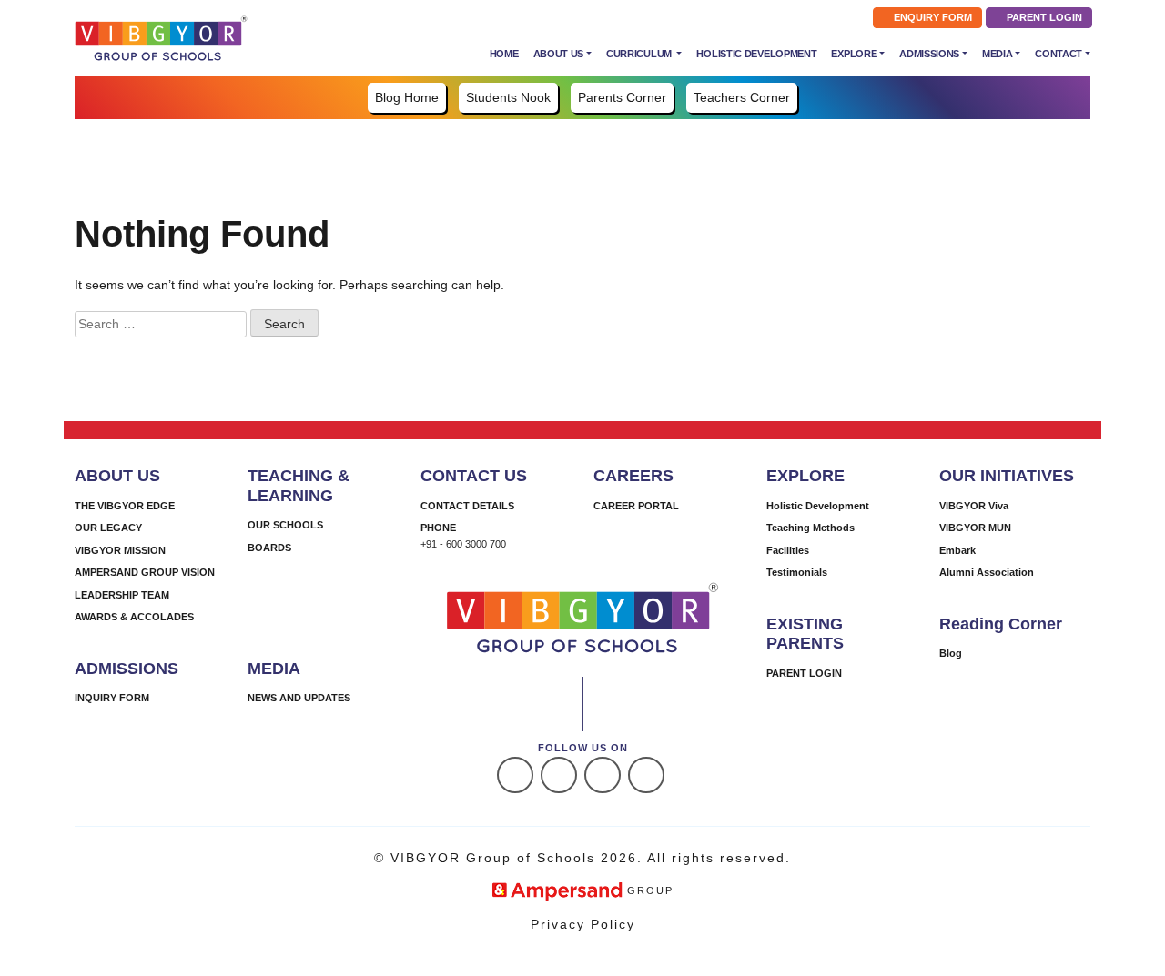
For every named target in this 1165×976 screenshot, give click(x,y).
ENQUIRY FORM (931, 17)
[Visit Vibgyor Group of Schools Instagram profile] (559, 775)
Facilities (787, 550)
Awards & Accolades (134, 616)
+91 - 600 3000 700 (463, 543)
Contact (1058, 53)
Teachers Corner (742, 97)
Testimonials (796, 572)
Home (504, 53)
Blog (950, 653)
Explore (853, 53)
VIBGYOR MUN (975, 527)
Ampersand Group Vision (145, 572)
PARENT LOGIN (1043, 17)
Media (997, 53)
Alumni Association (986, 572)
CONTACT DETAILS (467, 505)
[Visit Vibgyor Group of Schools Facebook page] (515, 775)
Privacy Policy (583, 924)
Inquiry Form (112, 697)
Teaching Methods (810, 527)
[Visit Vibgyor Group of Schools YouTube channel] (646, 775)
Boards (269, 547)
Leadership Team (122, 594)
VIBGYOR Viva (973, 505)
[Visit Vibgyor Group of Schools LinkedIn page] (602, 775)
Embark (957, 550)
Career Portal (636, 505)
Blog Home (407, 97)
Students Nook (508, 97)
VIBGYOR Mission (120, 550)
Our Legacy (108, 527)
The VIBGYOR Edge (125, 505)
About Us (558, 53)
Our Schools (285, 524)
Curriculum (640, 53)
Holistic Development (756, 53)
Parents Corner (622, 97)
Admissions (929, 53)
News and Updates (299, 697)
